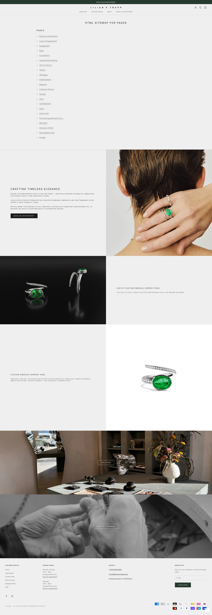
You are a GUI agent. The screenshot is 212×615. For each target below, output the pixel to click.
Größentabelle (45, 79)
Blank (41, 51)
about (41, 109)
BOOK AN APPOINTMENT (124, 11)
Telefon (42, 70)
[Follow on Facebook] (6, 596)
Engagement (44, 46)
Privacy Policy (10, 576)
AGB (6, 587)
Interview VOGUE (46, 128)
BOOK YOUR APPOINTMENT (106, 2)
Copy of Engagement (48, 41)
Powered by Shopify (36, 606)
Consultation (44, 55)
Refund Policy (10, 580)
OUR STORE (106, 462)
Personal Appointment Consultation (53, 118)
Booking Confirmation (48, 36)
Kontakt (42, 137)
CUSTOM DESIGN (97, 11)
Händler (42, 94)
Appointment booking (48, 60)
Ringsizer (43, 84)
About (7, 569)
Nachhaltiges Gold (46, 133)
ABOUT (109, 11)
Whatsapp (43, 75)
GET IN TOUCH (45, 65)
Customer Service (46, 89)
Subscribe (183, 585)
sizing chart (44, 113)
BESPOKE (43, 123)
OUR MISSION (45, 104)
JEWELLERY (83, 11)
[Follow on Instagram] (12, 596)
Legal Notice (9, 573)
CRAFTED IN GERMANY (106, 526)
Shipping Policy (10, 583)
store (41, 99)
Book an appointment (50, 577)
